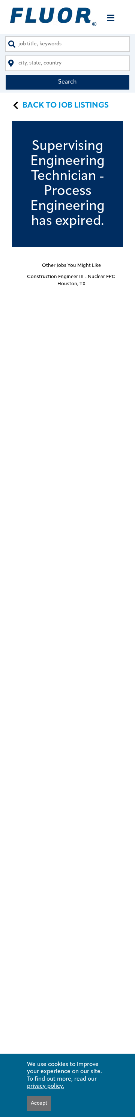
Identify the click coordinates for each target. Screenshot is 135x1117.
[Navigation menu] (110, 17)
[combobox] (67, 44)
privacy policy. (45, 1086)
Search (67, 82)
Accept (39, 1103)
